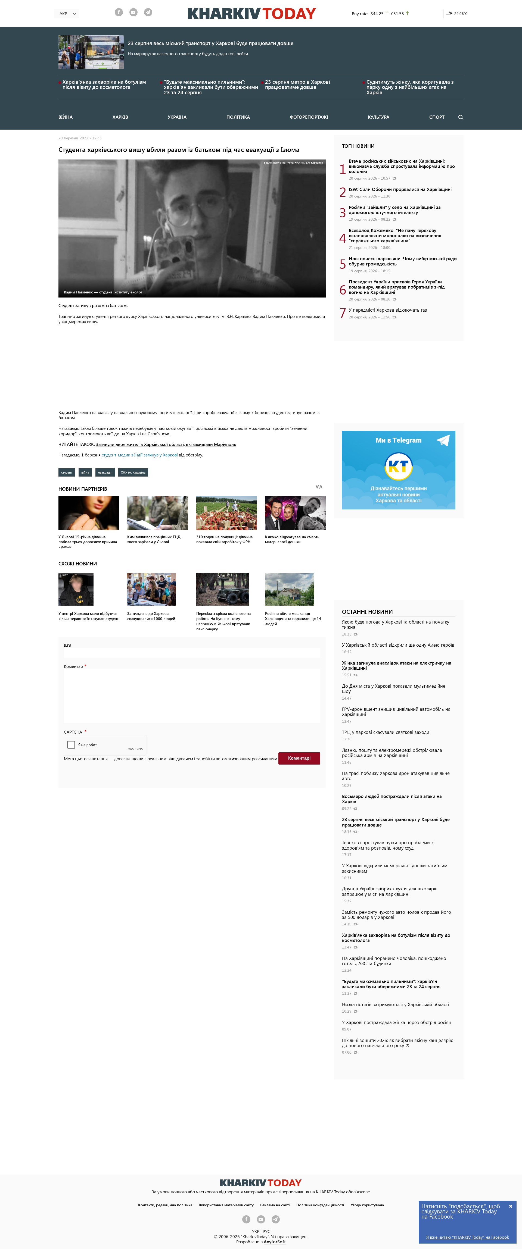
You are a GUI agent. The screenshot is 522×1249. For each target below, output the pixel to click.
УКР (255, 1231)
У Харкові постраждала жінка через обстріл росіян (396, 1022)
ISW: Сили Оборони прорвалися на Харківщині (400, 189)
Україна (177, 117)
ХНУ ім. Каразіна (133, 472)
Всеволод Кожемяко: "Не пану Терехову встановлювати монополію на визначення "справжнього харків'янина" (395, 235)
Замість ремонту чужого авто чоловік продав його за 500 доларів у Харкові (396, 914)
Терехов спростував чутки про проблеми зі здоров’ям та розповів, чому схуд (388, 844)
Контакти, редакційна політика (165, 1204)
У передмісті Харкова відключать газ (388, 310)
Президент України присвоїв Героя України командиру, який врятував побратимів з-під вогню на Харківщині (397, 286)
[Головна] (252, 13)
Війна (65, 117)
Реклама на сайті (275, 1204)
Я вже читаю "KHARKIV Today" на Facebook (467, 1237)
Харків (120, 117)
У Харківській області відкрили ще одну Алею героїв (398, 645)
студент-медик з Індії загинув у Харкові (140, 455)
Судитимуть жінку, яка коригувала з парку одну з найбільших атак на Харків (410, 86)
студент (66, 472)
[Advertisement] (192, 367)
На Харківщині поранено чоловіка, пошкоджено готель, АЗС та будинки (394, 960)
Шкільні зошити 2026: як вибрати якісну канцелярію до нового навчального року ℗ (397, 1042)
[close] (511, 1206)
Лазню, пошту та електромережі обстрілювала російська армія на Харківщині (392, 752)
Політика (238, 117)
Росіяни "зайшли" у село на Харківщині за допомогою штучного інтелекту (395, 209)
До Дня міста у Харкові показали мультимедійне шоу (393, 688)
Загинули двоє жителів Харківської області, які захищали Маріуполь (166, 444)
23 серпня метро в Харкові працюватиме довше (297, 84)
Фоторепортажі (309, 117)
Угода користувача (367, 1204)
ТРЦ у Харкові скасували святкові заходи (385, 732)
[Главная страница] (261, 1182)
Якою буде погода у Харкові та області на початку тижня (395, 624)
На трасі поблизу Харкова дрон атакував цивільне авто (396, 775)
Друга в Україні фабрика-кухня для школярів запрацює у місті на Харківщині (389, 891)
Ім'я (67, 645)
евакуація (105, 472)
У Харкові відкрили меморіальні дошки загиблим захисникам (395, 868)
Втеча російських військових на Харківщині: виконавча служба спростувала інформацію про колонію (402, 166)
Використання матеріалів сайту (226, 1204)
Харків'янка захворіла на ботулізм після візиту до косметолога (104, 84)
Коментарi (299, 758)
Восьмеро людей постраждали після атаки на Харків (392, 798)
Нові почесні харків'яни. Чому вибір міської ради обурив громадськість (403, 261)
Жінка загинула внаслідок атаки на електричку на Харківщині (396, 665)
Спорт (437, 117)
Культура (378, 117)
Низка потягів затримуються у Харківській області (395, 1004)
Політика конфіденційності (320, 1204)
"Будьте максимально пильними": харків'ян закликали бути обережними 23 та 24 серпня (211, 86)
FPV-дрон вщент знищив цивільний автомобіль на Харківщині (396, 711)
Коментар (73, 666)
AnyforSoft (275, 1241)
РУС (266, 1231)
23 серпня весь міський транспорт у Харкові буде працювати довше (210, 43)
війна (85, 472)
